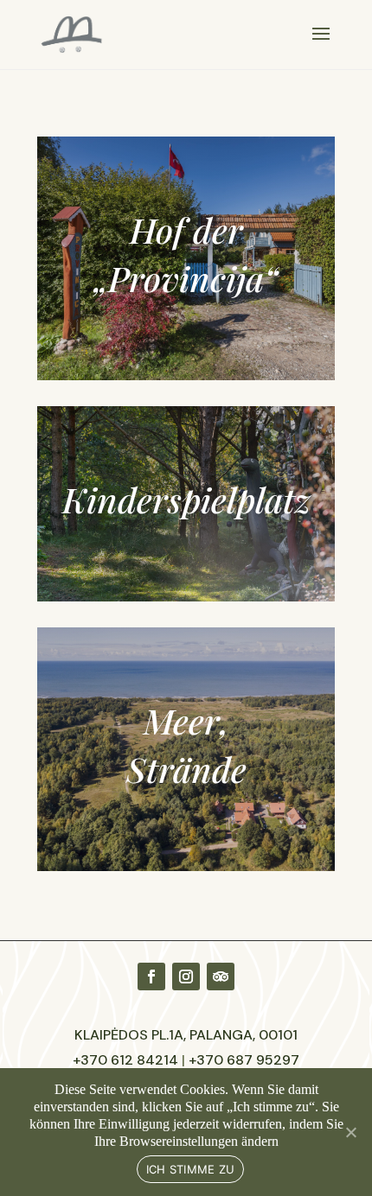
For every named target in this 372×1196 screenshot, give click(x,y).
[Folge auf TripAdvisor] (220, 976)
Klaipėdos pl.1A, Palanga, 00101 (186, 1035)
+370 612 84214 (125, 1060)
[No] (350, 1132)
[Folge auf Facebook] (151, 976)
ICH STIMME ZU (190, 1169)
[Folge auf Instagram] (186, 976)
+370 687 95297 (244, 1060)
